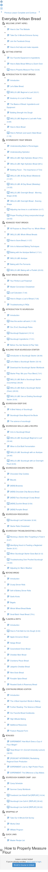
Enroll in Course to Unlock (24, 865)
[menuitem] (1, 5)
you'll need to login (34, 861)
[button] (1, 2)
